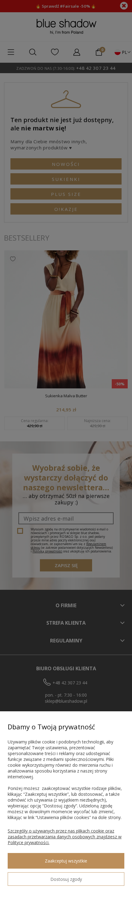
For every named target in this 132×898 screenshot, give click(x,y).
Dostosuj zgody (66, 879)
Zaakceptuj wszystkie (66, 861)
